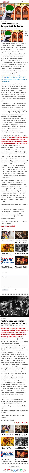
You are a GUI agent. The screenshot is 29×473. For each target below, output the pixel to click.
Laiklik (8, 229)
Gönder (5, 289)
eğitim (3, 229)
